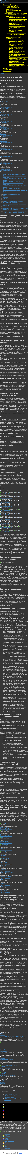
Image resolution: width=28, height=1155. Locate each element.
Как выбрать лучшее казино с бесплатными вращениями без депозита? (15, 209)
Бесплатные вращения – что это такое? (14, 174)
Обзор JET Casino (9, 1097)
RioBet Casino (3, 141)
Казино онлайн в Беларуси (10, 5)
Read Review (8, 107)
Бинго (4, 195)
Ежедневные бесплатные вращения (13, 188)
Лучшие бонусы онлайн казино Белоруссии (15, 13)
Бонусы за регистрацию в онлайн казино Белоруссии (18, 66)
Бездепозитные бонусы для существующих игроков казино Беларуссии (18, 22)
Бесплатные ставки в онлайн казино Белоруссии (17, 54)
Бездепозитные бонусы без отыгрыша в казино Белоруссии (18, 18)
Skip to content (4, 2)
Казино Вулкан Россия (6, 1059)
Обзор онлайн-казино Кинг (7, 1075)
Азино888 (2, 1083)
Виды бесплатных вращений (11, 202)
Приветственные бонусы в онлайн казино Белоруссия (16, 35)
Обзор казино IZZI (5, 1068)
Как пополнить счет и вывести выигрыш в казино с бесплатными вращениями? (15, 211)
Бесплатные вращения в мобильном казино (15, 200)
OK (21, 1153)
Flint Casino (3, 134)
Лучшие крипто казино (12, 6)
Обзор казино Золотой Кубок (12, 1098)
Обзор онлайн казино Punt (11, 1094)
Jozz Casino (3, 113)
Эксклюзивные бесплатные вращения (13, 192)
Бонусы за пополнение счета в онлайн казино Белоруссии (17, 63)
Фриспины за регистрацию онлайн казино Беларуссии (16, 40)
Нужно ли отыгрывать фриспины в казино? (15, 207)
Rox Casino (3, 162)
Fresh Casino (3, 127)
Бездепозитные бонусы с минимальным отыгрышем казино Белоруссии (17, 26)
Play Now (2, 107)
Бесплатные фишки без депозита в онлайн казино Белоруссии (18, 57)
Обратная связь (7, 69)
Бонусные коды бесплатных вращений (13, 181)
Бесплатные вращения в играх (11, 194)
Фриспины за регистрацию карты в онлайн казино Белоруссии (16, 44)
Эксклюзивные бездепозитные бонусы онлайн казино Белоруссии (18, 30)
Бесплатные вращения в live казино (13, 201)
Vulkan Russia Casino (5, 155)
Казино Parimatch (5, 1051)
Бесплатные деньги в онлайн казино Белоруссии (17, 52)
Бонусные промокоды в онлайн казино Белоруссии (18, 60)
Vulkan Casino (4, 120)
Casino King (3, 148)
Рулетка (5, 197)
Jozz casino (7, 1100)
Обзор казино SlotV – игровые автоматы (11, 1036)
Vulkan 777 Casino (5, 169)
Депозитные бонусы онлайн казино (16, 33)
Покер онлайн (7, 71)
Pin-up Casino (3, 106)
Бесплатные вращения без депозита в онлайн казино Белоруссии (16, 48)
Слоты (5, 68)
